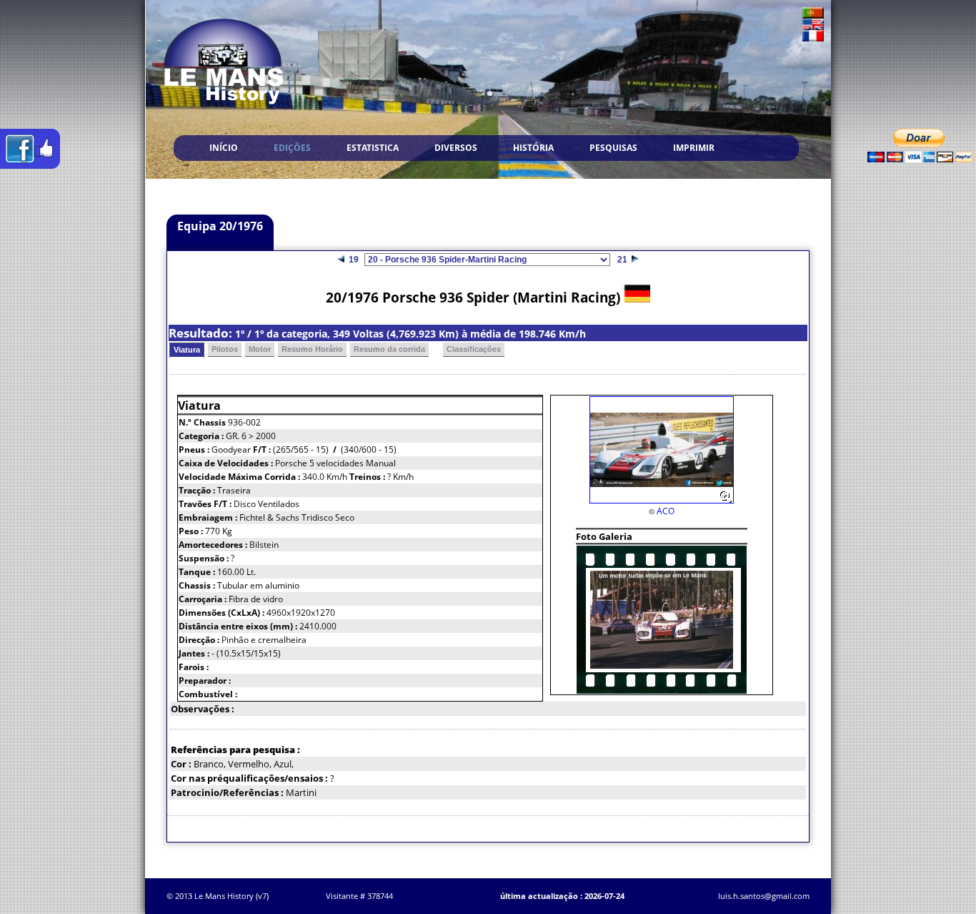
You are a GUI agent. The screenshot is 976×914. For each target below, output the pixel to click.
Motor (260, 349)
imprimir (693, 148)
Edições (292, 148)
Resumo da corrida (389, 349)
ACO (665, 511)
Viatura (187, 349)
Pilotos (224, 349)
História (533, 148)
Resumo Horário (312, 349)
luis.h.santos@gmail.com (764, 895)
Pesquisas (613, 148)
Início (223, 148)
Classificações (474, 349)
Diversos (455, 148)
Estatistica (373, 148)
